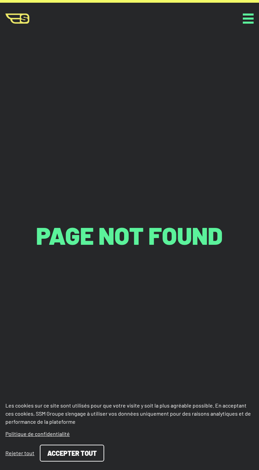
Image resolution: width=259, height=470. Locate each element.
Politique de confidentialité (37, 433)
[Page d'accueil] (17, 19)
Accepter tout (72, 453)
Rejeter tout (19, 453)
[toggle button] (248, 19)
